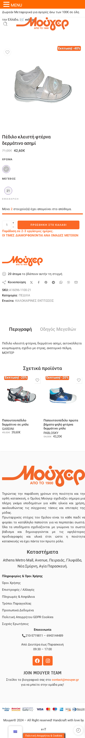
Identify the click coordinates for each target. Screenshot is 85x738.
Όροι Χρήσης (11, 583)
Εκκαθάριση (10, 199)
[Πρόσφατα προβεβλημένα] (78, 730)
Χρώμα (7, 159)
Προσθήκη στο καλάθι (49, 224)
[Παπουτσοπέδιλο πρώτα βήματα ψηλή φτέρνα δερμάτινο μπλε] (63, 395)
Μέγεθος (9, 178)
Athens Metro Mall (18, 560)
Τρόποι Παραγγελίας (16, 603)
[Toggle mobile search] (5, 24)
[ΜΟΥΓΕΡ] (22, 261)
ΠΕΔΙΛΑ (24, 295)
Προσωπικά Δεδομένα (18, 610)
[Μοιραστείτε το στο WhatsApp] (61, 282)
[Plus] (13, 223)
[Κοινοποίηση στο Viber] (68, 282)
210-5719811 (34, 635)
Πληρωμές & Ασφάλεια (18, 597)
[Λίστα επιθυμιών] (7, 52)
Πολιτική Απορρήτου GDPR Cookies (27, 617)
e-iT (43, 729)
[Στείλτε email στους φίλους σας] (76, 282)
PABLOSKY (51, 433)
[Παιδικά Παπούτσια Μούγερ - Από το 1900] (42, 23)
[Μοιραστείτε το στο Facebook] (38, 282)
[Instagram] (48, 660)
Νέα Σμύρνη (27, 566)
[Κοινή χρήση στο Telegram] (53, 282)
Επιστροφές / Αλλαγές (18, 590)
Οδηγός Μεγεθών (58, 329)
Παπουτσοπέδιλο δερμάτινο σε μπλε (15, 422)
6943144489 (55, 635)
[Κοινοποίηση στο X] (31, 282)
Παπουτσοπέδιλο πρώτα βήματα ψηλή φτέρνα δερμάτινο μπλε (61, 424)
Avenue (41, 560)
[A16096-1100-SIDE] (42, 87)
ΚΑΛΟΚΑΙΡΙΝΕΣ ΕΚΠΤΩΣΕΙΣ (34, 301)
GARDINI (8, 429)
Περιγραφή (20, 329)
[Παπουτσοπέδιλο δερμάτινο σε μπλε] (21, 395)
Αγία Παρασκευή (53, 566)
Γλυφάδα (73, 560)
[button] (7, 4)
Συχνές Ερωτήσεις (15, 624)
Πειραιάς (57, 560)
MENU (16, 5)
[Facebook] (37, 660)
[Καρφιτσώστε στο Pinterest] (46, 282)
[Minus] (13, 227)
